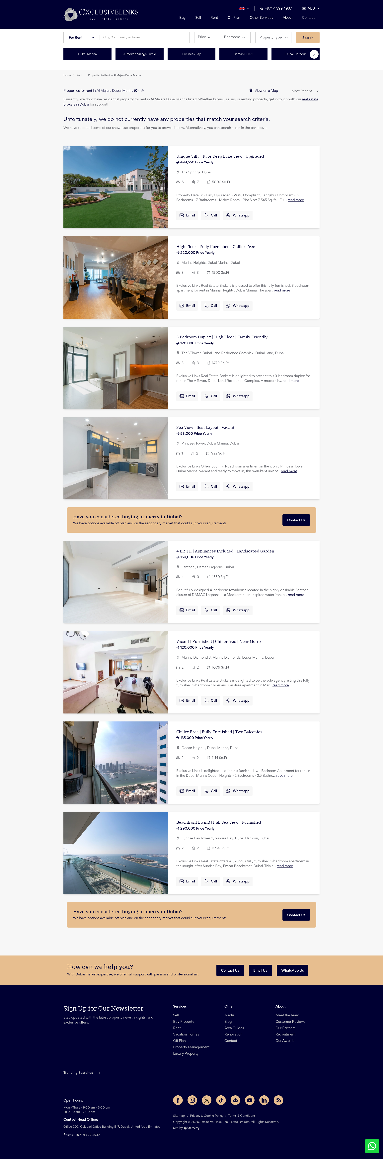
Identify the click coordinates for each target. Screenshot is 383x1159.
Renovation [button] (233, 1034)
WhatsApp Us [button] (292, 970)
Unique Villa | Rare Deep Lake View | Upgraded (220, 156)
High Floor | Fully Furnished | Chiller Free (215, 246)
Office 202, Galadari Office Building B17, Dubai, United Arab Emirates (111, 1126)
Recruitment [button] (285, 1034)
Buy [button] (182, 18)
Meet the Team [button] (287, 1015)
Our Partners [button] (285, 1028)
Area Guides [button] (234, 1028)
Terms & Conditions (242, 1116)
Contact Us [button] (230, 970)
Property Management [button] (191, 1047)
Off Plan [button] (234, 18)
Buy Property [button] (183, 1022)
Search (307, 38)
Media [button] (229, 1015)
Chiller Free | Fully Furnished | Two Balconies (219, 731)
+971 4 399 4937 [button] (278, 8)
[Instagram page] (192, 1100)
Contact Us (296, 520)
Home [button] (67, 75)
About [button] (287, 18)
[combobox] (146, 37)
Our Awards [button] (284, 1041)
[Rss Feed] (278, 1100)
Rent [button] (214, 18)
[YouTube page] (250, 1100)
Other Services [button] (261, 18)
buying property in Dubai (151, 516)
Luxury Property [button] (186, 1053)
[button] (100, 14)
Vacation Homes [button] (186, 1034)
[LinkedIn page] (264, 1100)
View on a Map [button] (266, 91)
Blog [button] (228, 1022)
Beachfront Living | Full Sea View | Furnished (218, 822)
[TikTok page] (221, 1100)
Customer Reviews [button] (290, 1022)
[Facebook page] (178, 1100)
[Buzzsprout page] (235, 1100)
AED (311, 8)
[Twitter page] (206, 1100)
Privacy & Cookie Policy (206, 1116)
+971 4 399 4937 (87, 1135)
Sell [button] (198, 18)
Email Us (260, 970)
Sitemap (179, 1116)
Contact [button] (308, 18)
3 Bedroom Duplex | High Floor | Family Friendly (222, 337)
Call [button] (214, 215)
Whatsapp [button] (241, 215)
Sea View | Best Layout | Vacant (205, 427)
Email (190, 215)
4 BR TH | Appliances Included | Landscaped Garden (225, 551)
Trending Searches (78, 1073)
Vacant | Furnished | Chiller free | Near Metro (218, 641)
